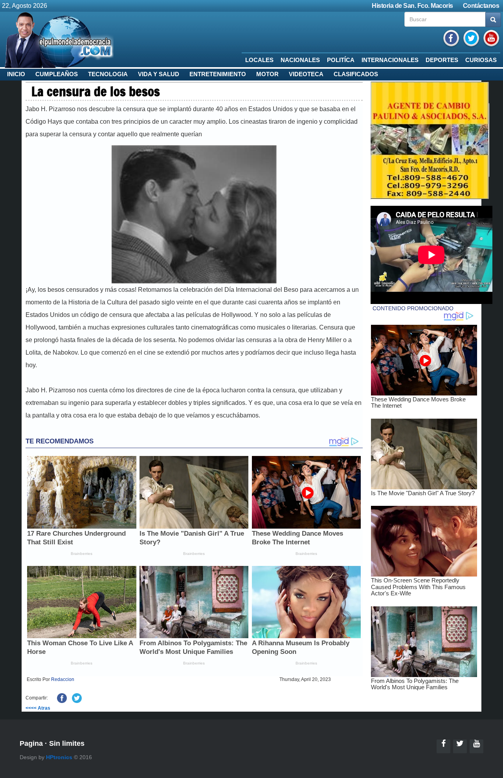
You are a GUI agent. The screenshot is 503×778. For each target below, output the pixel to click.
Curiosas (481, 60)
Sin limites (66, 743)
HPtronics (59, 757)
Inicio (16, 74)
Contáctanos (481, 5)
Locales (259, 60)
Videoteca (306, 74)
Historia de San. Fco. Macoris (412, 5)
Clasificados (356, 74)
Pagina (31, 743)
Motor (267, 74)
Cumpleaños (56, 74)
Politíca (340, 60)
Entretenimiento (217, 74)
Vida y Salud (158, 74)
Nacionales (300, 60)
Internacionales (390, 60)
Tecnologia (108, 74)
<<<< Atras (38, 708)
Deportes (442, 60)
